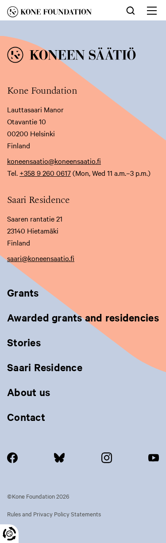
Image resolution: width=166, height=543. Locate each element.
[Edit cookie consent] (9, 533)
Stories (24, 342)
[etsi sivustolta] (131, 10)
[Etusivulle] (57, 13)
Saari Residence (44, 367)
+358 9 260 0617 (45, 173)
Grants (23, 292)
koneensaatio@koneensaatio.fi (54, 161)
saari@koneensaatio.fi (40, 258)
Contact (26, 417)
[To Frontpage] (83, 56)
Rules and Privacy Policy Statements (54, 514)
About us (28, 392)
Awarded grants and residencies (83, 317)
